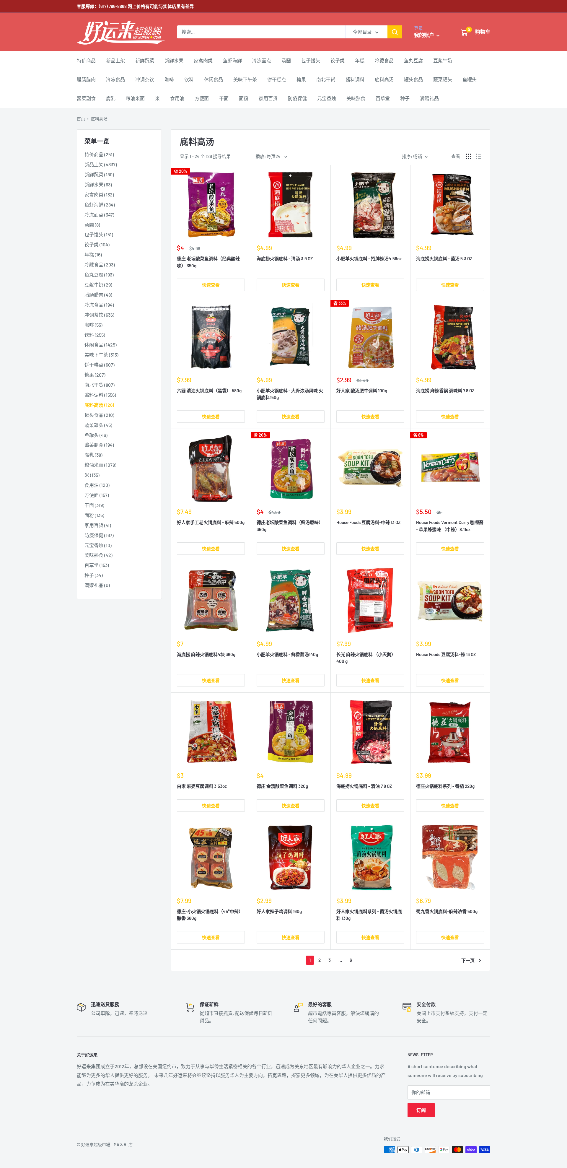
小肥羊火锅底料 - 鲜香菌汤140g (287, 654)
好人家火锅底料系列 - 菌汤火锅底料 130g (369, 915)
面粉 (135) (94, 515)
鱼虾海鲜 (232, 60)
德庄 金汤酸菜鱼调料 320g (282, 786)
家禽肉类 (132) (99, 194)
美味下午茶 (245, 79)
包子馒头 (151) (98, 234)
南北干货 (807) (99, 385)
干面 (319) (94, 505)
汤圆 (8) (92, 224)
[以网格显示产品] (468, 156)
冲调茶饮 (144, 79)
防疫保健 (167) (99, 535)
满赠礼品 (429, 98)
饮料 (189, 79)
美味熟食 (355, 98)
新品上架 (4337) (100, 164)
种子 (405, 98)
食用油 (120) (97, 485)
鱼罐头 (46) (95, 435)
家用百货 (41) (97, 525)
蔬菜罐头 (442, 79)
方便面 (202, 98)
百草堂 (383, 98)
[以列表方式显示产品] (478, 156)
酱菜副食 (86, 98)
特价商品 (86, 60)
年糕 (359, 60)
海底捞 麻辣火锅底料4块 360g (206, 654)
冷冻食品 (115, 79)
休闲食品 (213, 79)
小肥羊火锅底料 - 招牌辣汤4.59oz (369, 258)
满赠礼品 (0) (97, 585)
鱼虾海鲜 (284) (99, 204)
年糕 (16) (93, 254)
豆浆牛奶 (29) (98, 284)
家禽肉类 (203, 60)
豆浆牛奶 (442, 60)
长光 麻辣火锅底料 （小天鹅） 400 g (366, 658)
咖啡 (169, 79)
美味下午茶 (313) (101, 354)
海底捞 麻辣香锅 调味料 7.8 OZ (445, 390)
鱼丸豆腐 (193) (99, 274)
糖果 (301, 79)
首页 (81, 118)
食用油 (177, 98)
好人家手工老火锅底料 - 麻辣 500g (211, 522)
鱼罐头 (469, 79)
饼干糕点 (276, 79)
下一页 (468, 960)
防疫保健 (297, 98)
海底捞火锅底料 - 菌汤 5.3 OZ (444, 258)
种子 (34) (93, 575)
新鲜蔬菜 (144, 60)
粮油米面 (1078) (100, 465)
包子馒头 (310, 60)
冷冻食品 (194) (99, 305)
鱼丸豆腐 (413, 60)
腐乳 (110, 98)
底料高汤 (384, 79)
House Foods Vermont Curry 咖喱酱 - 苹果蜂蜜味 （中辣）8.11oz (449, 526)
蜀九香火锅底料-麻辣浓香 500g (447, 911)
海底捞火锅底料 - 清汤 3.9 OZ (285, 258)
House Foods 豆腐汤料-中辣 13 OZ (368, 522)
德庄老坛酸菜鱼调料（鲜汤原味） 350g (290, 526)
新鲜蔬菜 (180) (99, 174)
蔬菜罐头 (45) (98, 425)
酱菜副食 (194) (99, 445)
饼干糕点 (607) (99, 364)
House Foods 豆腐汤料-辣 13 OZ (446, 654)
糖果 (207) (94, 375)
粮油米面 (135, 98)
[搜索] (394, 31)
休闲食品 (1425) (100, 344)
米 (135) (92, 475)
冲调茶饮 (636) (99, 315)
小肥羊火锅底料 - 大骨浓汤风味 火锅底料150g (290, 394)
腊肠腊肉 (86, 79)
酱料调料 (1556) (100, 395)
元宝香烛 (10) (98, 545)
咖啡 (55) (93, 325)
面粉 (243, 98)
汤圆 (286, 60)
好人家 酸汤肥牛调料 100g (361, 390)
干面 (224, 98)
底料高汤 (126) (99, 405)
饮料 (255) (94, 335)
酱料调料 (355, 79)
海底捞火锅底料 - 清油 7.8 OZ (364, 786)
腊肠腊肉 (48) (98, 294)
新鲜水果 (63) (98, 184)
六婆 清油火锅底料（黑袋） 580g (209, 390)
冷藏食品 (384, 60)
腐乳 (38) (93, 455)
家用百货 (268, 98)
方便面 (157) (96, 495)
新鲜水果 (173, 60)
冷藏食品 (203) (99, 264)
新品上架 (115, 60)
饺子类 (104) (97, 244)
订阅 (421, 1110)
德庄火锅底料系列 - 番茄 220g (445, 786)
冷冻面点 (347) (99, 214)
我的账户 (424, 35)
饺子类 (337, 60)
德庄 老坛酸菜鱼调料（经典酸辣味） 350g (208, 262)
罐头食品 (413, 79)
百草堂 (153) (96, 565)
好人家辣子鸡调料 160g (279, 911)
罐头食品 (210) (99, 415)
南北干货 (325, 79)
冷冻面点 (261, 60)
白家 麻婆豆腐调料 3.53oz (202, 786)
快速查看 (211, 284)
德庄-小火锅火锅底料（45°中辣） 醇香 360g (210, 915)
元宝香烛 (326, 98)
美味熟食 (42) (98, 555)
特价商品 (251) (99, 154)
